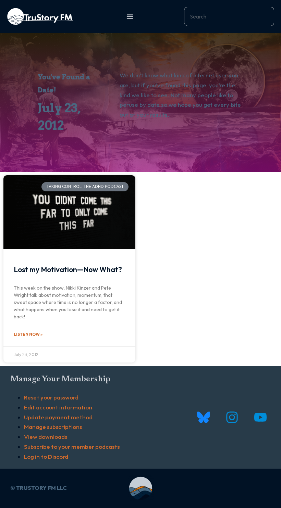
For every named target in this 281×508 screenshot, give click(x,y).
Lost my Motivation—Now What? (68, 269)
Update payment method (58, 417)
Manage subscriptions (53, 426)
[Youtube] (260, 417)
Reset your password (51, 397)
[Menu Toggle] (129, 16)
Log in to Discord (46, 456)
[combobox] (229, 16)
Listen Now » (28, 334)
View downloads (45, 436)
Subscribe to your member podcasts (72, 446)
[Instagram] (231, 417)
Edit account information (58, 407)
